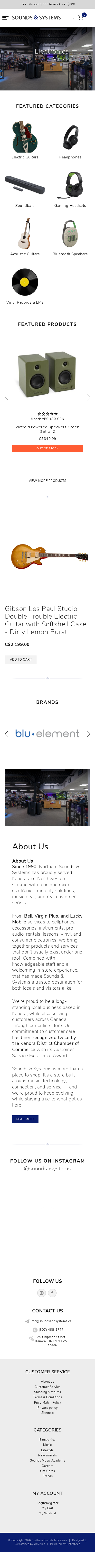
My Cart (47, 1508)
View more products (47, 481)
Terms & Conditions (47, 1397)
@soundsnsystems (47, 1168)
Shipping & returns (47, 1392)
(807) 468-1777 (51, 1330)
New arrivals (47, 1455)
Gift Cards (47, 1471)
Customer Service (48, 1387)
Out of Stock (48, 448)
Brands (47, 1476)
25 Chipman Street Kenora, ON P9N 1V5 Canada (51, 1341)
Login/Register (47, 1503)
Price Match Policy (47, 1402)
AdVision (39, 1544)
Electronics (47, 1440)
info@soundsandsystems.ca (51, 1321)
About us (47, 1381)
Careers (47, 1466)
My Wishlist (47, 1513)
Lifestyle (47, 1450)
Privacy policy (47, 1408)
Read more (25, 1119)
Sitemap (47, 1413)
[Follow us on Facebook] (52, 1293)
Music (47, 1445)
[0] (80, 18)
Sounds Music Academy (47, 1460)
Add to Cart (21, 659)
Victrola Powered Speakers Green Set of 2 (48, 429)
